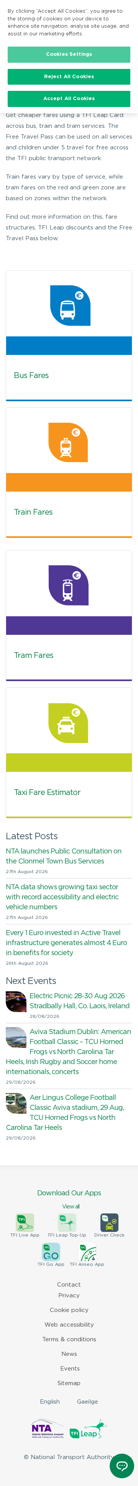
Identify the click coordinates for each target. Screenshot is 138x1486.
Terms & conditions (69, 1339)
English (50, 1401)
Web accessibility (69, 1324)
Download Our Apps (69, 1199)
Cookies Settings (69, 54)
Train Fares (33, 512)
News (69, 1354)
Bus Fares (31, 375)
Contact (69, 1284)
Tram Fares (33, 655)
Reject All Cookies (69, 77)
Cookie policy (69, 1310)
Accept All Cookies (69, 99)
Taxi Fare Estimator (47, 792)
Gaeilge (87, 1401)
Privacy (69, 1295)
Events (70, 1368)
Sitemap (69, 1383)
